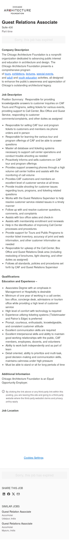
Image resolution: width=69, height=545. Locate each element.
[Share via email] (18, 494)
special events (45, 74)
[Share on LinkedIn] (3, 494)
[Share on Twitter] (13, 494)
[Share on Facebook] (8, 494)
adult (10, 77)
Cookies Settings (33, 457)
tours (8, 74)
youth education (28, 77)
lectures (30, 74)
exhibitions (18, 74)
